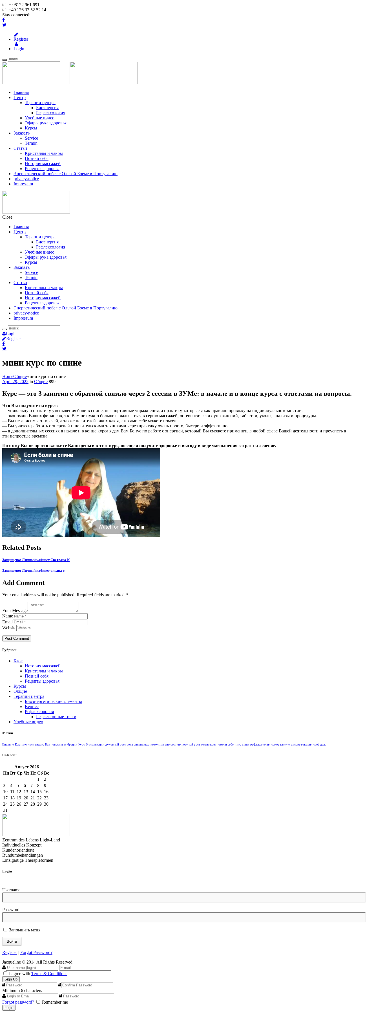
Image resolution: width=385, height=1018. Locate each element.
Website (9, 627)
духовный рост (115, 744)
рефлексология (260, 744)
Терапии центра (40, 102)
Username (11, 889)
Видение (8, 744)
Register (16, 39)
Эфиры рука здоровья (46, 122)
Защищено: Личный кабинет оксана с (33, 570)
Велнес (32, 706)
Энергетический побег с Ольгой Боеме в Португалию (66, 173)
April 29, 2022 (15, 381)
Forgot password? (18, 1002)
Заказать (22, 133)
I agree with (19, 973)
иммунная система (163, 744)
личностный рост (188, 744)
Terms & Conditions (49, 973)
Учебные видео (39, 117)
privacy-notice (26, 178)
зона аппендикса (138, 744)
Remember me (55, 1002)
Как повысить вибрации (61, 744)
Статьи (20, 148)
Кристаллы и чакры (44, 153)
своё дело (319, 744)
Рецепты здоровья (42, 168)
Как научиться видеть (29, 744)
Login (16, 48)
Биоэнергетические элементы (53, 701)
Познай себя (36, 158)
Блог (18, 660)
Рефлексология (50, 112)
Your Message (15, 610)
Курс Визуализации (91, 744)
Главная (21, 92)
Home (7, 376)
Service (31, 138)
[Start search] (4, 329)
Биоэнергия (47, 107)
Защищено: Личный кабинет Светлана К (36, 560)
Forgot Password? (36, 952)
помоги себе (225, 744)
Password (10, 909)
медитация (208, 744)
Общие (20, 376)
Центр (20, 97)
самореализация (301, 744)
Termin (31, 143)
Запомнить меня (24, 929)
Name (7, 616)
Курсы (31, 128)
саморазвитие (280, 744)
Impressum (23, 183)
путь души (242, 744)
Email (7, 621)
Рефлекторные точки (56, 716)
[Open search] (4, 60)
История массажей (43, 163)
